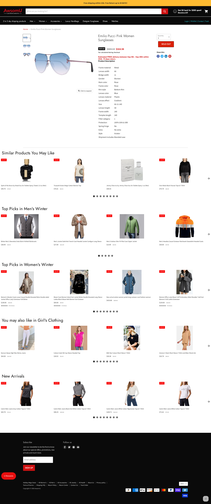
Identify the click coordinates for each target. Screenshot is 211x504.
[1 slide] (94, 196)
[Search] (164, 11)
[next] (208, 178)
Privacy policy (101, 483)
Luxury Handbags (72, 21)
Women (42, 21)
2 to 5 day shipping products (14, 21)
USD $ (182, 484)
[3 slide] (100, 196)
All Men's (52, 483)
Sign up (29, 467)
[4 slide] (104, 196)
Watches (114, 21)
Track (207, 21)
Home (25, 29)
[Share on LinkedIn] (165, 56)
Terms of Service (28, 485)
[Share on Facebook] (158, 56)
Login (187, 21)
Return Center (63, 485)
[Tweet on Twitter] (162, 56)
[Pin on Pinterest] (169, 56)
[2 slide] (97, 196)
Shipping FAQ (40, 485)
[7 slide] (114, 196)
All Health (82, 483)
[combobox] (93, 11)
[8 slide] (117, 196)
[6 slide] (110, 196)
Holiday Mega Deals (29, 483)
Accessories (55, 21)
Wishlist (193, 21)
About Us (91, 483)
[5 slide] (107, 196)
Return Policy (52, 485)
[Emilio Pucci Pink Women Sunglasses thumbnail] (27, 38)
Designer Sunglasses (91, 21)
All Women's (43, 483)
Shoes (105, 21)
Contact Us (74, 485)
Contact (200, 21)
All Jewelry (72, 483)
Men (32, 21)
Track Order (84, 485)
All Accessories (62, 483)
